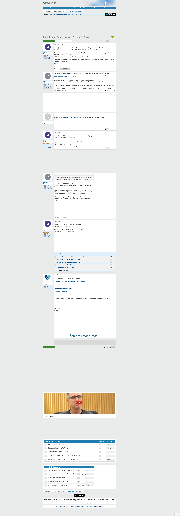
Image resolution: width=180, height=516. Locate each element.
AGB (87, 506)
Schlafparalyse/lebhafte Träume (58, 448)
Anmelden (112, 7)
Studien (94, 7)
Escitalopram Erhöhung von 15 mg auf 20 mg (66, 37)
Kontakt (57, 506)
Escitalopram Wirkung (60, 291)
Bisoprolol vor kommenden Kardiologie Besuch (64, 470)
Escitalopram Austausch (61, 295)
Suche (67, 7)
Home (45, 7)
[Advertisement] (85, 323)
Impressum (67, 506)
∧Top (177, 514)
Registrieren (104, 7)
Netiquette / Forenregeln (93, 506)
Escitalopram (57, 63)
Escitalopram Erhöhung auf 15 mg (63, 285)
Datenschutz (73, 506)
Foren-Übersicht (47, 491)
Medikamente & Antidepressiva (75, 491)
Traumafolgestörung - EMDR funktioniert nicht (63, 459)
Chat (79, 7)
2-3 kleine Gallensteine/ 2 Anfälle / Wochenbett (64, 455)
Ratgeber (74, 7)
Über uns (62, 506)
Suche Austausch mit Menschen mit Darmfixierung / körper (68, 474)
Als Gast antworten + (49, 40)
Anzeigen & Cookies (80, 506)
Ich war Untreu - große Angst (58, 452)
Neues (51, 7)
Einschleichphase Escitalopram (63, 288)
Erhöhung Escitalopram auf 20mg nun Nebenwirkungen (69, 281)
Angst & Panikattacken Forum (59, 491)
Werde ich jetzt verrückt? (56, 444)
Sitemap (101, 506)
